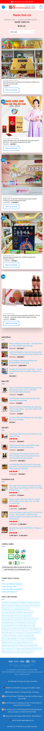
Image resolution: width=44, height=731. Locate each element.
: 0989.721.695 (29, 2)
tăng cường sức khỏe (9, 645)
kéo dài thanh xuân (9, 622)
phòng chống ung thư (26, 625)
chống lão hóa (7, 609)
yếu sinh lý (37, 648)
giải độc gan (28, 612)
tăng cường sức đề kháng (28, 645)
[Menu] (3, 7)
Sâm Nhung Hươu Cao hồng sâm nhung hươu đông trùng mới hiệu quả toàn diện (21, 83)
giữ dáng (27, 615)
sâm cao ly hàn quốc (33, 632)
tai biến (5, 635)
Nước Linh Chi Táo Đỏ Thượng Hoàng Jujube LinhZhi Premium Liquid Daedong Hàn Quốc (20, 199)
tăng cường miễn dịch (28, 639)
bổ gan (28, 606)
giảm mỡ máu (16, 615)
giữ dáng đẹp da (7, 619)
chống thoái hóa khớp (22, 609)
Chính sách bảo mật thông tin (12, 584)
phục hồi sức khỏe (21, 629)
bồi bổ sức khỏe (8, 606)
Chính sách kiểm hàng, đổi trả (12, 589)
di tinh (19, 612)
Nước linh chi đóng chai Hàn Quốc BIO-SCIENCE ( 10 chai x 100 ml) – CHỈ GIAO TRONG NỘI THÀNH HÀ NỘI (21, 316)
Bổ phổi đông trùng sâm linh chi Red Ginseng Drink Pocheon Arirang (19, 258)
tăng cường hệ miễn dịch (10, 639)
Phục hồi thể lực (35, 629)
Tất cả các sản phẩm (27, 665)
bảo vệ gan (15, 602)
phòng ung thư (7, 629)
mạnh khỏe (22, 622)
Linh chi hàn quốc (27, 19)
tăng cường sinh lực (25, 642)
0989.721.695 (26, 716)
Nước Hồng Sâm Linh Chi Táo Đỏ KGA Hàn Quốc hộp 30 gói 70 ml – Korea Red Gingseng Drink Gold (21, 141)
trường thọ (29, 635)
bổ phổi (24, 602)
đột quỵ (29, 652)
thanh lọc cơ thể (16, 635)
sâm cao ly (20, 632)
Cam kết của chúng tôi (22, 666)
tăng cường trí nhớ (8, 648)
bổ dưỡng (20, 606)
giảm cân (5, 615)
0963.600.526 (36, 716)
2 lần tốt (5, 602)
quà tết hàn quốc (8, 632)
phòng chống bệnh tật (9, 625)
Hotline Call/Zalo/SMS (19, 2)
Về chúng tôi (14, 665)
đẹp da (20, 652)
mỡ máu (31, 622)
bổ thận (36, 606)
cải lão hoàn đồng (8, 612)
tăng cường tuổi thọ (24, 648)
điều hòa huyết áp (8, 652)
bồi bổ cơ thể (34, 602)
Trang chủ (9, 19)
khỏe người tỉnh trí (31, 619)
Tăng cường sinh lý (9, 642)
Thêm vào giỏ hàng (11, 90)
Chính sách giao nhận (9, 586)
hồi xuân (18, 619)
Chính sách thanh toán (9, 592)
